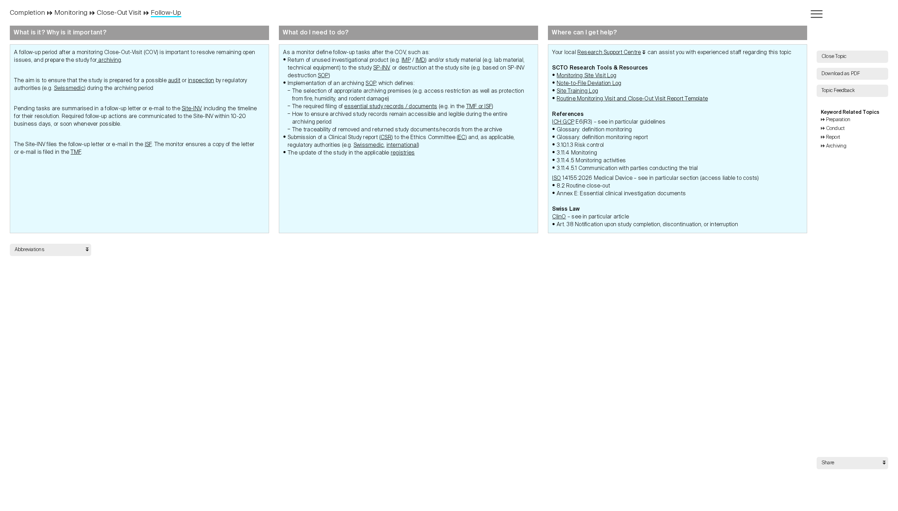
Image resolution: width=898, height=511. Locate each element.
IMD (420, 60)
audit (174, 80)
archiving (109, 60)
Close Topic (834, 56)
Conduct (835, 128)
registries (403, 153)
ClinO (559, 217)
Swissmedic (69, 88)
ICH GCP (563, 122)
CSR (386, 137)
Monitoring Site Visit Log (586, 75)
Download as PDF (841, 73)
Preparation (838, 119)
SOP (323, 75)
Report (833, 137)
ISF (148, 144)
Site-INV (191, 108)
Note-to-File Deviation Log (589, 83)
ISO (556, 178)
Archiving (836, 146)
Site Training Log (577, 91)
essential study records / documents (390, 106)
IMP (406, 60)
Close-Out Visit (119, 13)
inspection (201, 80)
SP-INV (381, 68)
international (402, 145)
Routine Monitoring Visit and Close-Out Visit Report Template (632, 98)
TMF (76, 152)
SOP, (371, 83)
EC (461, 137)
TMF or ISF (479, 106)
